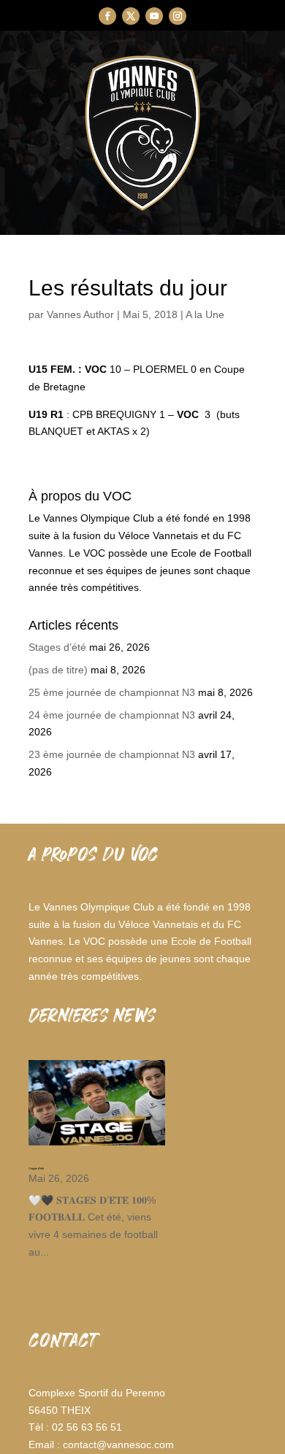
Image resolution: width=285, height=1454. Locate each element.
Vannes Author (80, 314)
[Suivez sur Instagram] (177, 16)
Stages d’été (57, 647)
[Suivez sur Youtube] (154, 16)
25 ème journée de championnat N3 (111, 692)
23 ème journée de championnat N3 (111, 754)
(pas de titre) (58, 670)
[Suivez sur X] (131, 16)
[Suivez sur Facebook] (107, 16)
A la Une (205, 314)
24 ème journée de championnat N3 (111, 715)
